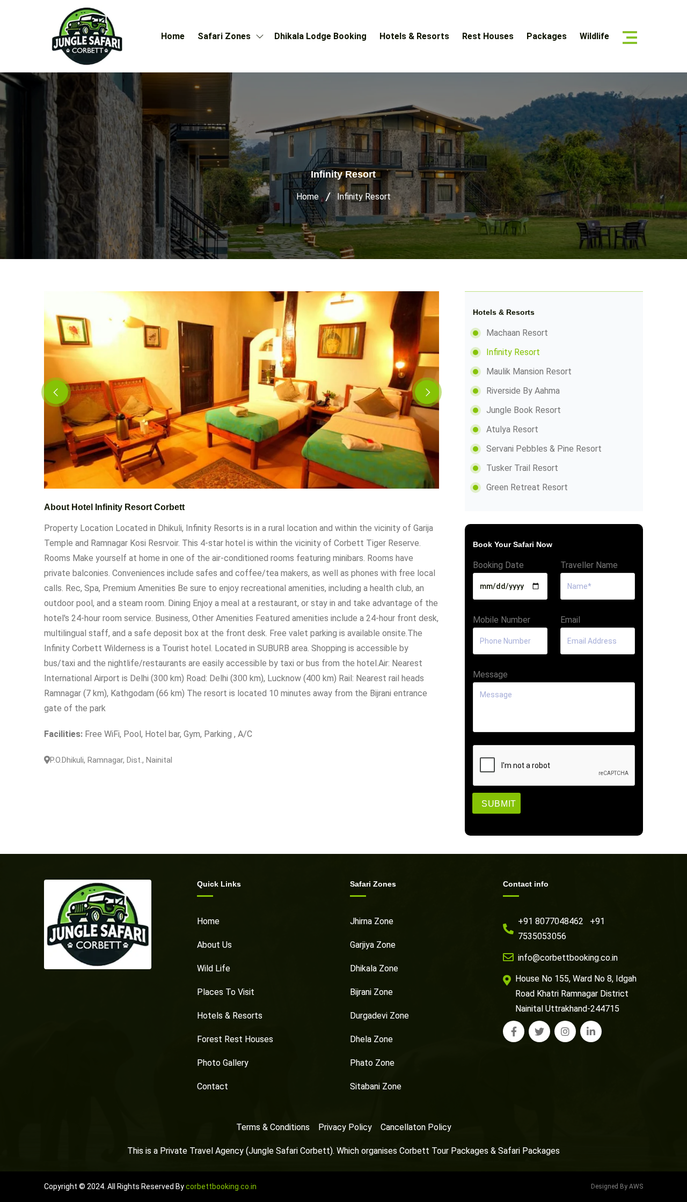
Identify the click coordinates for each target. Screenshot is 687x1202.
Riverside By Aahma (523, 391)
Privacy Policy (345, 1127)
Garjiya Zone (373, 945)
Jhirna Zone (371, 921)
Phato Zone (372, 1063)
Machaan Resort (517, 333)
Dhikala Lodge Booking (320, 36)
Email (570, 620)
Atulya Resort (512, 429)
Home (173, 36)
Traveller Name (589, 565)
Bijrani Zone (371, 992)
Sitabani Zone (375, 1086)
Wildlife (594, 36)
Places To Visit (225, 992)
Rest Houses (488, 36)
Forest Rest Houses (235, 1039)
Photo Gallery (223, 1063)
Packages (547, 36)
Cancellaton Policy (416, 1127)
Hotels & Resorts (414, 36)
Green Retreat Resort (527, 487)
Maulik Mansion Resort (529, 371)
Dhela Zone (371, 1039)
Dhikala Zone (374, 968)
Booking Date (498, 565)
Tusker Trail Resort (522, 468)
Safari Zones (225, 36)
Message (490, 674)
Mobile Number (501, 620)
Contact (212, 1086)
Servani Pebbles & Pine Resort (544, 449)
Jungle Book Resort (523, 410)
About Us (214, 945)
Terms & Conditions (273, 1127)
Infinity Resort (364, 196)
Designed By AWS (617, 1186)
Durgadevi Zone (379, 1016)
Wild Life (213, 968)
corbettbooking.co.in (221, 1186)
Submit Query (498, 806)
